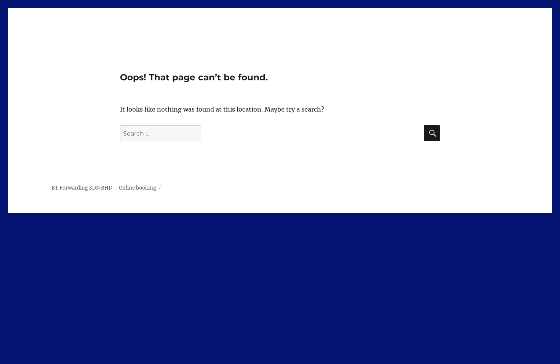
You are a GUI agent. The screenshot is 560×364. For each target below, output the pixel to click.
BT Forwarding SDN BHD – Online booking (103, 188)
